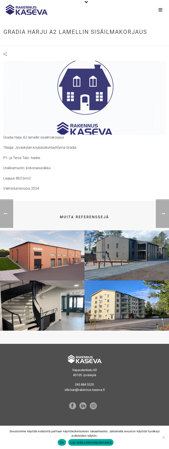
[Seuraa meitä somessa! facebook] (72, 406)
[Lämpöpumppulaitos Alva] (42, 247)
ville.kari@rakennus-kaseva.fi (84, 390)
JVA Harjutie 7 (127, 264)
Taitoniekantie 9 (42, 314)
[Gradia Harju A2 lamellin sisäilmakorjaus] (84, 97)
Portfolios (90, 42)
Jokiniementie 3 (126, 314)
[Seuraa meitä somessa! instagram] (93, 406)
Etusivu (73, 42)
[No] (163, 437)
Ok (62, 442)
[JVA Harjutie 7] (126, 247)
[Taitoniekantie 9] (42, 297)
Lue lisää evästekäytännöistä (90, 442)
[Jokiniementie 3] (126, 297)
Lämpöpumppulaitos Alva (42, 264)
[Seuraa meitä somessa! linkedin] (82, 406)
